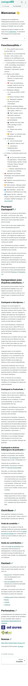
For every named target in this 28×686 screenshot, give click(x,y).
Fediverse (14, 272)
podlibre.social (8, 597)
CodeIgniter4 (12, 31)
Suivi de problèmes (10, 581)
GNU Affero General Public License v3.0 (13, 643)
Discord (6, 574)
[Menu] (25, 2)
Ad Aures (20, 646)
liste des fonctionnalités (14, 467)
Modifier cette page (8, 654)
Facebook (7, 605)
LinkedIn (6, 602)
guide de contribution (14, 546)
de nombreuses (14, 457)
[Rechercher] (22, 2)
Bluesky (6, 600)
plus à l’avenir (8, 201)
